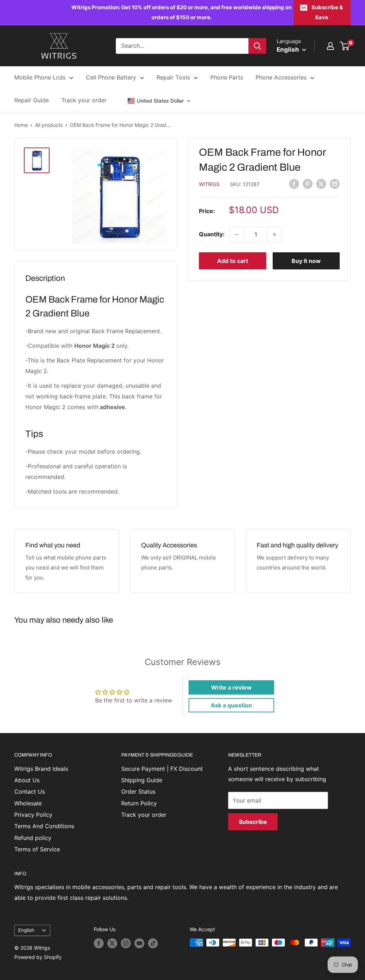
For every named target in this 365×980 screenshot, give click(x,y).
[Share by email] (335, 183)
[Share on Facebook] (294, 183)
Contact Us (29, 791)
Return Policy (139, 803)
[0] (344, 46)
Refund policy (32, 837)
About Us (27, 780)
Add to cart (232, 260)
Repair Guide (31, 100)
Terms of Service (37, 849)
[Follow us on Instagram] (126, 943)
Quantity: (212, 234)
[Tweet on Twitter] (321, 183)
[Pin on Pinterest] (308, 183)
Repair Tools (173, 77)
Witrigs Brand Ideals (41, 768)
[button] (159, 101)
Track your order (84, 100)
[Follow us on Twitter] (112, 943)
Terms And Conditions (44, 826)
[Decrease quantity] (236, 234)
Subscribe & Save (327, 12)
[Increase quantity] (274, 234)
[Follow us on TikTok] (153, 943)
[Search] (257, 46)
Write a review (231, 687)
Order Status (138, 791)
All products (49, 125)
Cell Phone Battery (111, 77)
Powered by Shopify (38, 957)
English (26, 930)
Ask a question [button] (231, 705)
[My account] (330, 46)
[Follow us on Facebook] (99, 943)
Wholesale (28, 803)
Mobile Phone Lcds (40, 77)
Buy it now (306, 260)
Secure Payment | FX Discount (162, 768)
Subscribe (253, 821)
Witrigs (209, 184)
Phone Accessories (281, 77)
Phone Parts (226, 77)
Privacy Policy (33, 814)
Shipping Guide (141, 780)
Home (21, 125)
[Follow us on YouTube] (139, 943)
